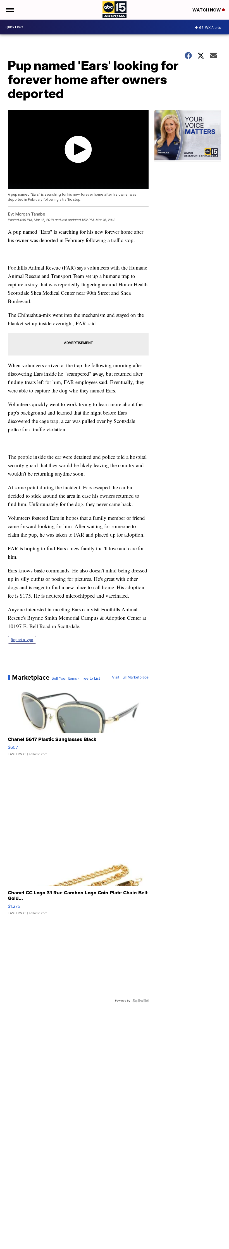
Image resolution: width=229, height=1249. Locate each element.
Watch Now (207, 10)
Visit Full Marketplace (130, 677)
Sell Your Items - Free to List (76, 678)
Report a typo (22, 640)
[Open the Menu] (9, 10)
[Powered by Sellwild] (140, 1001)
